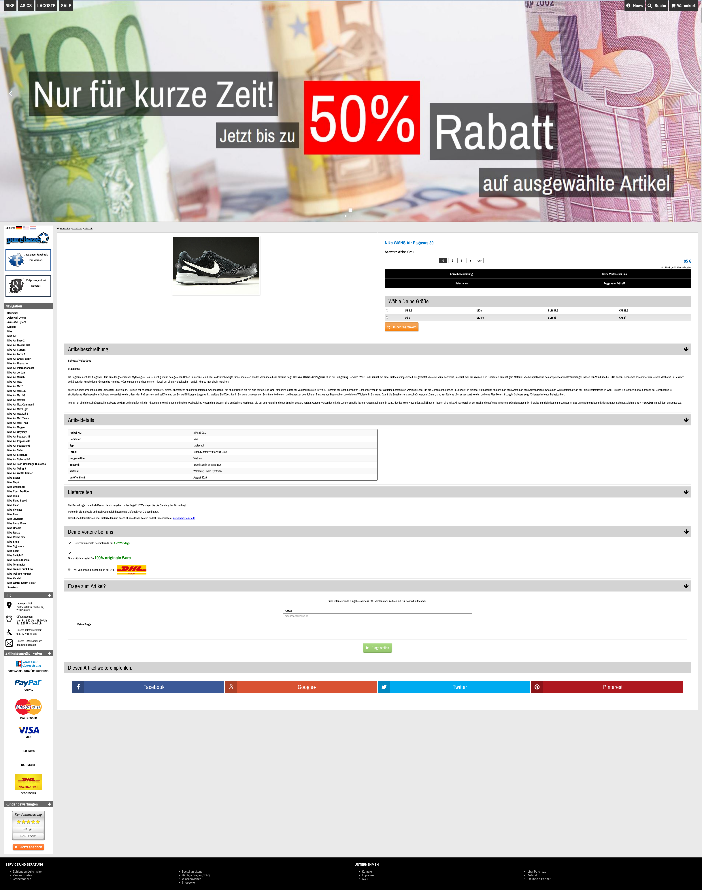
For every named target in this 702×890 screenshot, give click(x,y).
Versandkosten (22, 875)
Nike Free (12, 514)
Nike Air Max (14, 382)
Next (254, 266)
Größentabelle (22, 879)
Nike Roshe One (16, 537)
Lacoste (11, 327)
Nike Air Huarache (17, 363)
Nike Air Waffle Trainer (20, 473)
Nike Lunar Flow (16, 523)
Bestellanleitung (192, 871)
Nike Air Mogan (16, 427)
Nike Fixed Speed (17, 500)
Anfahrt (532, 875)
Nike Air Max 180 (16, 391)
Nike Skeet (13, 551)
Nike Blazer (13, 478)
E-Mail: (288, 611)
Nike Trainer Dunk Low (20, 569)
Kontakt (367, 871)
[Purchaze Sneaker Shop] (28, 244)
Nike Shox (13, 542)
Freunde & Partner (538, 879)
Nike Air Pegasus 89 (18, 441)
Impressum (369, 875)
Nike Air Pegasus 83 (18, 436)
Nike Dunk (13, 496)
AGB (365, 879)
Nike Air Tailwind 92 (18, 459)
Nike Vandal (14, 578)
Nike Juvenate (15, 519)
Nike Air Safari (15, 450)
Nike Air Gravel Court (19, 359)
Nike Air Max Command (20, 404)
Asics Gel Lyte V (16, 322)
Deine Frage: (84, 624)
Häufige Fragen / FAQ (196, 875)
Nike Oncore (14, 528)
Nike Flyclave (14, 510)
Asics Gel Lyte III (17, 318)
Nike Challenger (16, 487)
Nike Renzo (13, 532)
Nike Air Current (16, 350)
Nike (9, 331)
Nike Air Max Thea (17, 423)
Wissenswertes (191, 879)
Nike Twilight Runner (19, 574)
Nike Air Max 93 (16, 400)
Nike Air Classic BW (18, 345)
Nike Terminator (16, 564)
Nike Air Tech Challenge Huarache (26, 464)
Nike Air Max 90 (16, 395)
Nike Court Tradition (18, 491)
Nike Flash (13, 505)
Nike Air (11, 336)
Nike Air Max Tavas (18, 418)
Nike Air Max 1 (15, 386)
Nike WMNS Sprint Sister (21, 583)
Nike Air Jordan (16, 372)
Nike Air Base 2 (15, 340)
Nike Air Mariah (16, 377)
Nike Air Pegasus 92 (18, 446)
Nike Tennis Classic (18, 560)
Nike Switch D (15, 555)
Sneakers (12, 587)
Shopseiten (189, 882)
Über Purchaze (536, 871)
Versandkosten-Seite (184, 518)
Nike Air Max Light (17, 409)
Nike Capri (13, 482)
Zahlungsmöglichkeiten (28, 871)
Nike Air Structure (17, 455)
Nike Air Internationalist (20, 368)
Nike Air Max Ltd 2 (17, 414)
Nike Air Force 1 (16, 354)
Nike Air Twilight (16, 468)
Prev (178, 266)
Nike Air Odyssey (17, 432)
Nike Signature (15, 546)
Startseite (12, 313)
